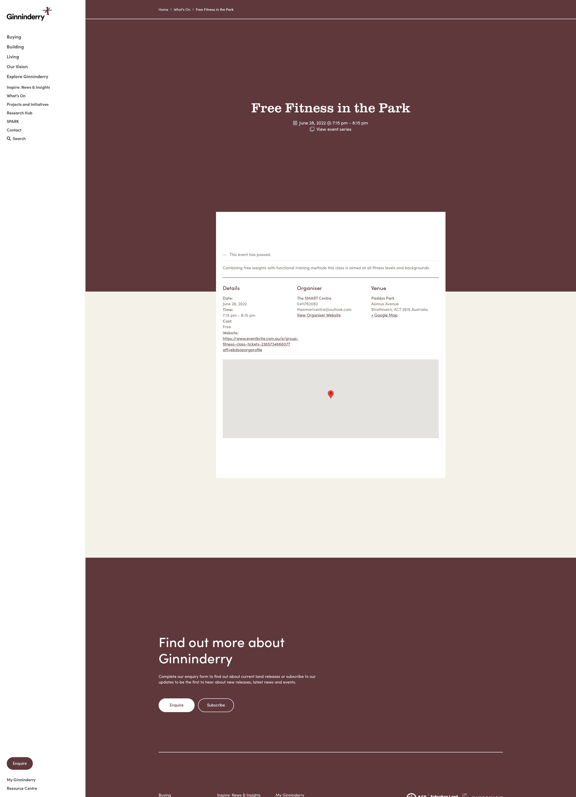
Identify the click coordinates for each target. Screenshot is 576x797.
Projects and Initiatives (28, 104)
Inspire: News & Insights (28, 87)
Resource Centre (22, 788)
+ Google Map (384, 315)
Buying (14, 37)
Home (163, 9)
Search (18, 138)
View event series (334, 129)
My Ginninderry (21, 780)
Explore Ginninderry (27, 76)
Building (15, 47)
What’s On (16, 96)
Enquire (20, 763)
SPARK (13, 121)
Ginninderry (29, 14)
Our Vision (17, 67)
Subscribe (216, 705)
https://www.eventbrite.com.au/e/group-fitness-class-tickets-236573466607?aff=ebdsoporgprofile (261, 344)
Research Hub (19, 113)
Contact (14, 130)
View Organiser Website (319, 315)
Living (13, 57)
